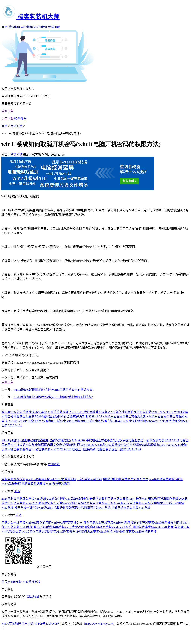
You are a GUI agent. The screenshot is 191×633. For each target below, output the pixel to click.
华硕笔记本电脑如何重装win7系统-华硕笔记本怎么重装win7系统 (108, 507)
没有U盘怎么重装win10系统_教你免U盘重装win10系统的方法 (116, 531)
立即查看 (54, 464)
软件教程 (20, 118)
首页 (4, 27)
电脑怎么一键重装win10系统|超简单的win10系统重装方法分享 (42, 522)
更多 (17, 491)
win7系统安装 (31, 581)
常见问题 (54, 27)
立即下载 (7, 111)
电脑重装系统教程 (34, 483)
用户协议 (28, 623)
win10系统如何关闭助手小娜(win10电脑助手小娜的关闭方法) (53, 397)
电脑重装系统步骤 (13, 479)
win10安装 (15, 581)
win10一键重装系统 (63, 479)
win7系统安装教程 (58, 483)
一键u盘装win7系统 (89, 479)
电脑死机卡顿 (112, 479)
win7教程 (27, 27)
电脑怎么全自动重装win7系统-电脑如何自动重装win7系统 (115, 503)
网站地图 (33, 596)
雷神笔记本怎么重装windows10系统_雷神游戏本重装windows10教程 (129, 527)
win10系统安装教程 (162, 479)
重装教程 (14, 27)
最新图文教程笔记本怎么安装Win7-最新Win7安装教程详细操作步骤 (134, 498)
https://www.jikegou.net (99, 623)
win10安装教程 (11, 623)
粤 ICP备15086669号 (47, 623)
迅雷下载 (7, 118)
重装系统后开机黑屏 (135, 479)
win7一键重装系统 (38, 479)
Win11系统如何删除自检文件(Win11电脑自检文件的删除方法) (53, 389)
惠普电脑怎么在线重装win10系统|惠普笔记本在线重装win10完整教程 (128, 522)
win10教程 (40, 27)
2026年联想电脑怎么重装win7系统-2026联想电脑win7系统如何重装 (45, 498)
